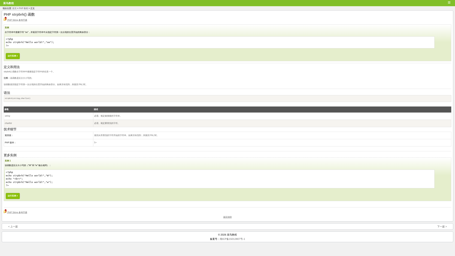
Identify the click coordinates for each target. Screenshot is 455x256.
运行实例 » (13, 56)
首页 (14, 8)
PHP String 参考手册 (17, 20)
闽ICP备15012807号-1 (232, 239)
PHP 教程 (23, 8)
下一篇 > (442, 226)
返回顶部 (227, 217)
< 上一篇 (13, 226)
